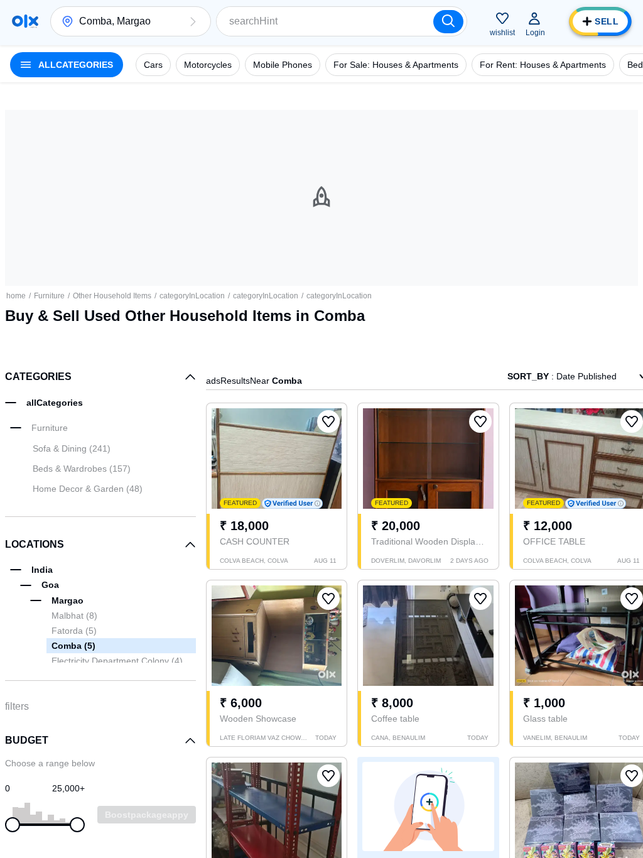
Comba (73, 646)
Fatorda (74, 631)
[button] (192, 21)
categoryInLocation (192, 295)
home (16, 295)
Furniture (49, 295)
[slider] (12, 824)
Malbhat (74, 616)
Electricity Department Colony (117, 661)
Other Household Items (112, 295)
